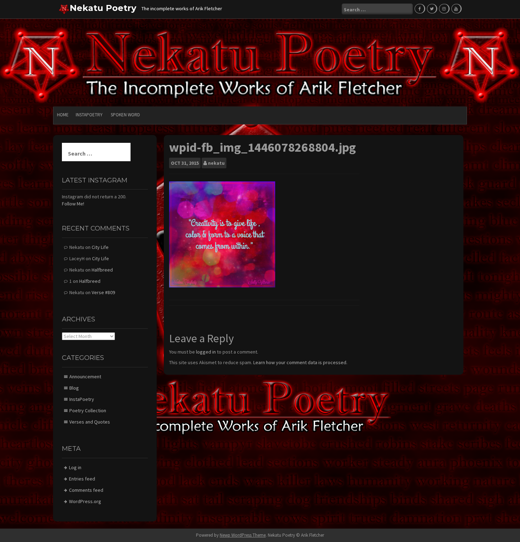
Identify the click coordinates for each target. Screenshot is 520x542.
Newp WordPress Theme (243, 535)
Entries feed (82, 479)
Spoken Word (125, 115)
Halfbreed (102, 270)
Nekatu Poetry (103, 8)
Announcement (85, 376)
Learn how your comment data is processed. (300, 362)
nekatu (216, 163)
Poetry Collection (87, 410)
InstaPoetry (89, 115)
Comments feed (86, 490)
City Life (100, 247)
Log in (75, 467)
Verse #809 (103, 292)
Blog (74, 388)
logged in (206, 352)
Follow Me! (73, 203)
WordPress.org (85, 501)
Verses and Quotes (89, 422)
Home (63, 115)
